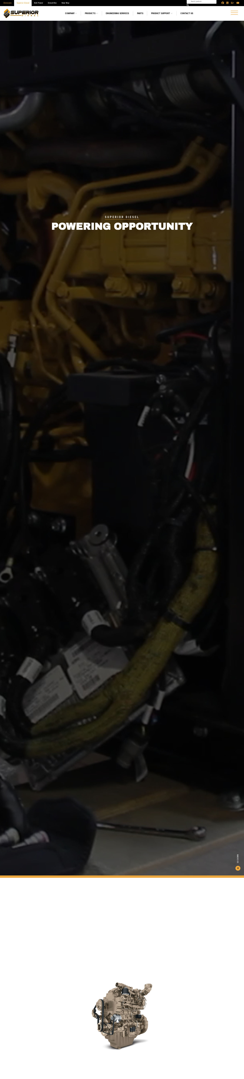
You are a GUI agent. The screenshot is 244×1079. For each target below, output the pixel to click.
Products (90, 13)
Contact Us (186, 13)
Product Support (161, 13)
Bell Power (38, 3)
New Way (65, 3)
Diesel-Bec (52, 3)
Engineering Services (117, 13)
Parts (140, 13)
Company (70, 13)
